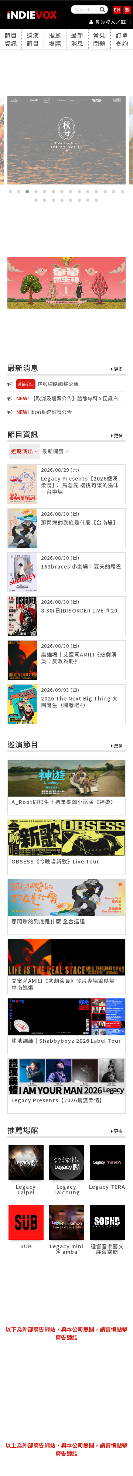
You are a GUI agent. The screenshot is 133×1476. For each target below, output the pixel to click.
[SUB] (26, 1221)
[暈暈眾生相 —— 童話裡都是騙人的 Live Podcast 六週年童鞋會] (66, 283)
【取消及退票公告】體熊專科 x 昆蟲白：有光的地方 (65, 398)
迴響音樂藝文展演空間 (107, 1248)
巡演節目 (33, 39)
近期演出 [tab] (23, 451)
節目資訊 (10, 39)
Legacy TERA (107, 1186)
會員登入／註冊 (112, 21)
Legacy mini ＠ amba (66, 1248)
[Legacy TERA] (107, 1162)
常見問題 (99, 39)
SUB (26, 1246)
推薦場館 (55, 39)
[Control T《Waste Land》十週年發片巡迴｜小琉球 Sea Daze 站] (66, 140)
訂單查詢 (122, 39)
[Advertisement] (66, 1391)
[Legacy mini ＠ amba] (66, 1221)
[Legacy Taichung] (66, 1162)
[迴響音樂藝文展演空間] (107, 1221)
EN (117, 9)
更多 (118, 369)
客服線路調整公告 (48, 383)
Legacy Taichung (66, 1189)
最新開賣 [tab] (54, 451)
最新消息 (77, 39)
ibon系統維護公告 (44, 411)
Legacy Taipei (26, 1189)
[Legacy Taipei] (26, 1162)
